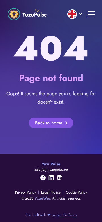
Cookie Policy (76, 192)
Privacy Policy (26, 192)
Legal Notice (51, 192)
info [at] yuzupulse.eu (51, 169)
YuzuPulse (42, 198)
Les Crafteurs (66, 215)
